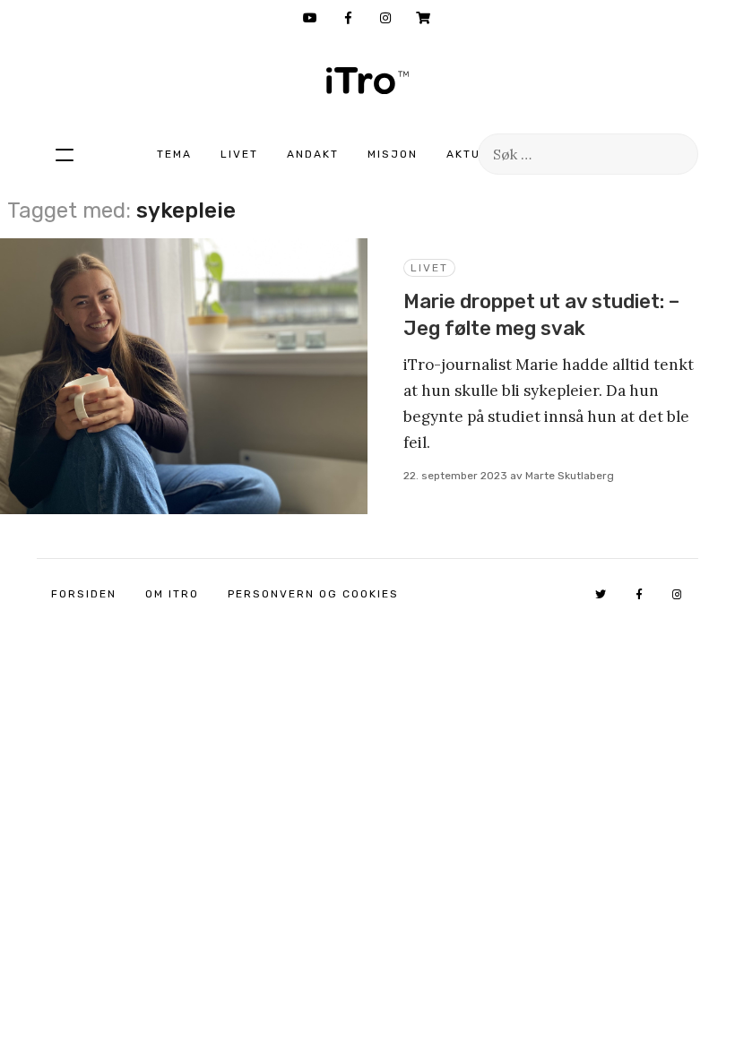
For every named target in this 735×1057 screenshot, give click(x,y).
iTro (367, 81)
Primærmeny (64, 154)
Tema (174, 154)
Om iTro (172, 594)
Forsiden (84, 594)
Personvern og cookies (313, 594)
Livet (239, 154)
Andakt (313, 154)
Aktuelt (475, 154)
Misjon (393, 154)
